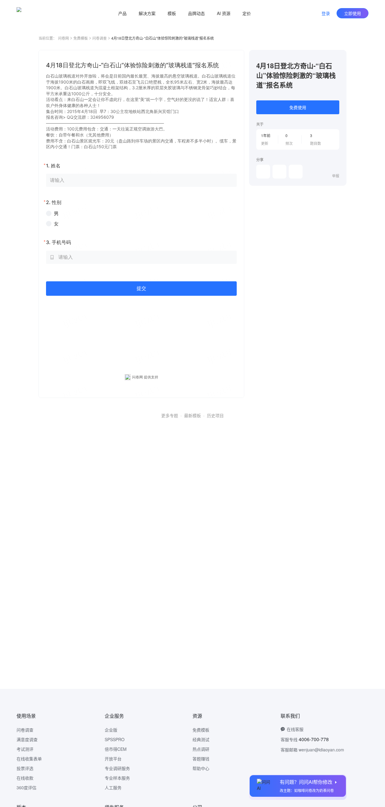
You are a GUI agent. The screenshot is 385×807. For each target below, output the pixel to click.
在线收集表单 (29, 759)
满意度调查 (27, 739)
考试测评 (25, 749)
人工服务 (113, 787)
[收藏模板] (339, 57)
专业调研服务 (117, 768)
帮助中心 (200, 768)
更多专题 (169, 415)
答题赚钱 (200, 759)
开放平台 (113, 759)
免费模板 (80, 38)
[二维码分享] (296, 172)
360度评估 (26, 787)
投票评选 (25, 768)
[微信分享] (263, 172)
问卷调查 (99, 38)
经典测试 (200, 739)
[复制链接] (279, 172)
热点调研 (200, 749)
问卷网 (63, 38)
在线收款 (25, 778)
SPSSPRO (115, 739)
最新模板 (192, 415)
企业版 (111, 730)
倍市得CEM (116, 749)
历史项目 (215, 415)
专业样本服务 (117, 778)
